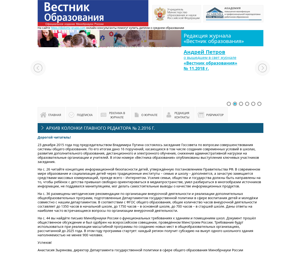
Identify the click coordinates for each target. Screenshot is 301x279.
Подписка (85, 115)
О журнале (149, 115)
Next (262, 68)
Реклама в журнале (117, 115)
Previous (38, 68)
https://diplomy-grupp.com (68, 28)
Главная (54, 115)
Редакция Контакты (181, 115)
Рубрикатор (215, 115)
